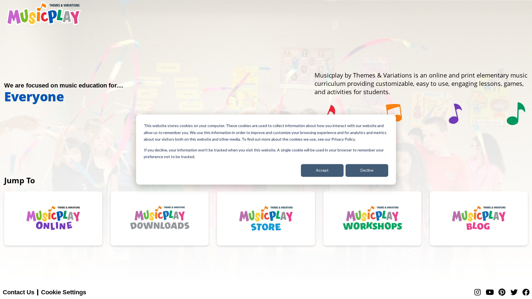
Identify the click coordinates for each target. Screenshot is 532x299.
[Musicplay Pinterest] (501, 292)
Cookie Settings (63, 292)
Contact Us (18, 292)
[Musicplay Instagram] (477, 292)
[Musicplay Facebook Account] (526, 292)
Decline (367, 170)
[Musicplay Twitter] (514, 292)
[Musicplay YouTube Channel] (490, 292)
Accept (322, 170)
